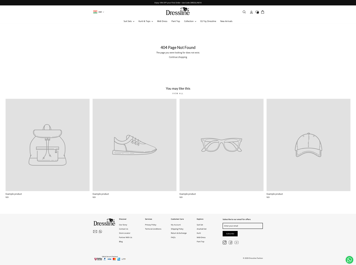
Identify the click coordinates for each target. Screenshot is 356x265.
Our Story (123, 224)
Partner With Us (125, 237)
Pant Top (175, 21)
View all (178, 93)
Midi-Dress (201, 237)
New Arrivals (226, 21)
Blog (121, 241)
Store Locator (124, 233)
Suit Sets (128, 21)
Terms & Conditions (153, 229)
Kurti (199, 233)
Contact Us (123, 229)
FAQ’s (173, 237)
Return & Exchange (179, 233)
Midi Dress (162, 21)
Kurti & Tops (145, 21)
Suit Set (200, 224)
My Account (176, 224)
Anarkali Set (202, 229)
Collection (189, 21)
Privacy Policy (150, 224)
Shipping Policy (177, 229)
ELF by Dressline (208, 21)
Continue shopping (178, 57)
